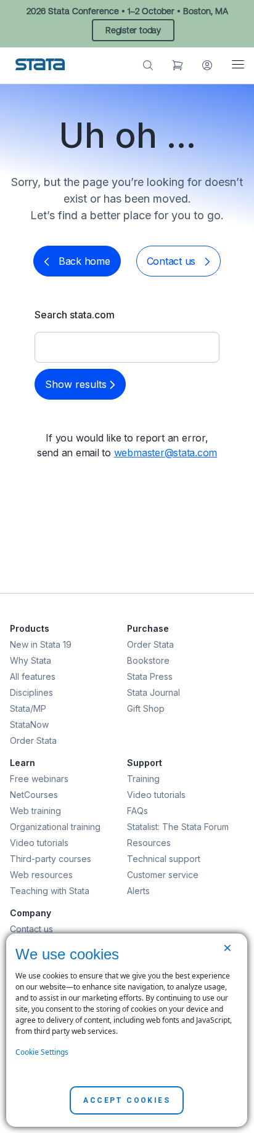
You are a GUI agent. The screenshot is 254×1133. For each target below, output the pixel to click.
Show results (77, 384)
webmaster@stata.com (165, 452)
